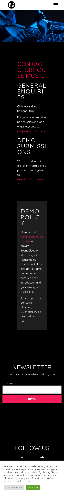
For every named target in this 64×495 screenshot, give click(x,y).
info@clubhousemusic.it (31, 131)
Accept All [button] (33, 487)
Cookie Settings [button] (14, 487)
